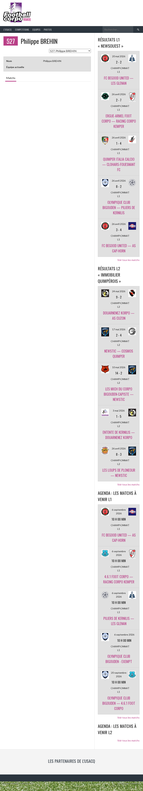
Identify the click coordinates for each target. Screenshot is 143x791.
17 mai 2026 (118, 329)
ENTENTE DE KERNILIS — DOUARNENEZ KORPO (119, 435)
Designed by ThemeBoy (128, 783)
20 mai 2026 (118, 56)
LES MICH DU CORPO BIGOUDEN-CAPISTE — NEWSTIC (119, 394)
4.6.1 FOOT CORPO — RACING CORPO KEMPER (118, 579)
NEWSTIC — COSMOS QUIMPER (118, 353)
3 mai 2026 (119, 410)
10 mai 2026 (118, 367)
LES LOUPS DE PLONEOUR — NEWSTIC (118, 473)
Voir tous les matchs (128, 259)
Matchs (10, 77)
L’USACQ (7, 29)
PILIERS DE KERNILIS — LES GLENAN (118, 621)
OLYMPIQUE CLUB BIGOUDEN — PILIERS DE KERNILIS (119, 207)
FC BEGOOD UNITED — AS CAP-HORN (119, 248)
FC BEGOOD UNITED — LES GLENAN (118, 80)
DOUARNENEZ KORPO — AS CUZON (118, 315)
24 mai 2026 (118, 291)
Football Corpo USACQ (76, 10)
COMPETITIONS (22, 29)
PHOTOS (48, 29)
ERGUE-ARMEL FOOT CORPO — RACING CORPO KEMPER (119, 121)
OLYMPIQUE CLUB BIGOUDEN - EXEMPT (119, 659)
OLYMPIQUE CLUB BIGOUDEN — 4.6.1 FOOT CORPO (118, 703)
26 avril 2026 (119, 94)
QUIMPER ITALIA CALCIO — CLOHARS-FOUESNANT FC (118, 164)
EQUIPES (36, 29)
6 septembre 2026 (124, 634)
